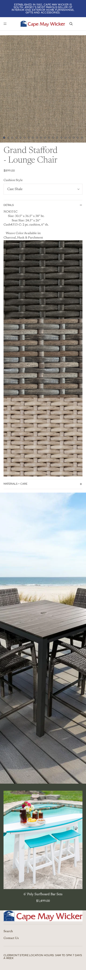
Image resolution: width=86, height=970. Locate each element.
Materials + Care (15, 484)
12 (49, 138)
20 (82, 138)
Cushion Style (13, 180)
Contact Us (11, 938)
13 (53, 138)
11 (45, 138)
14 (57, 138)
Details (9, 205)
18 (74, 138)
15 (62, 138)
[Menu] (5, 24)
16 (65, 138)
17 (70, 138)
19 (78, 138)
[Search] (71, 24)
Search (8, 931)
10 (41, 138)
